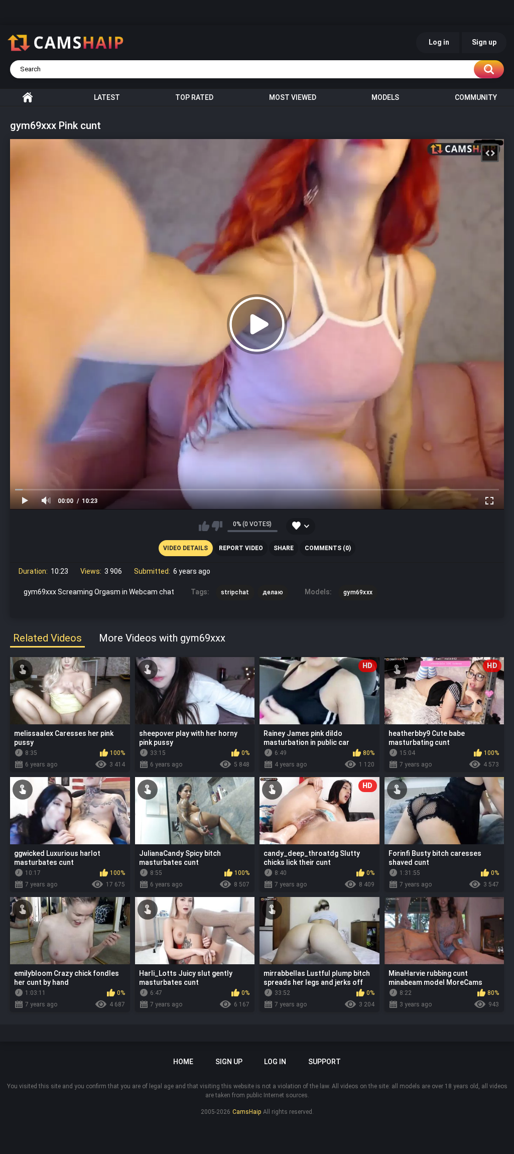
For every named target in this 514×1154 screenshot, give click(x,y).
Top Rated (194, 97)
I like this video (204, 526)
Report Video (241, 548)
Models (385, 97)
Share (284, 548)
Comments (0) (328, 548)
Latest (107, 97)
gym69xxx (357, 592)
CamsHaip (246, 1111)
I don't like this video (217, 526)
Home (27, 97)
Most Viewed (292, 97)
